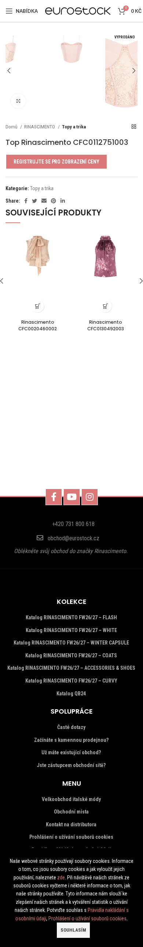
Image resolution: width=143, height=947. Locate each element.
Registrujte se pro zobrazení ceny (56, 162)
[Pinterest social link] (53, 201)
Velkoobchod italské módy (71, 799)
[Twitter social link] (34, 201)
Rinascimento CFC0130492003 (105, 325)
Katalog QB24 (71, 693)
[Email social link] (44, 201)
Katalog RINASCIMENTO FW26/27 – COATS (71, 655)
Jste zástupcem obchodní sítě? (71, 765)
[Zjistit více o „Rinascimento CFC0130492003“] (105, 306)
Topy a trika (74, 126)
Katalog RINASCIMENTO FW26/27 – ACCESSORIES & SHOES (71, 668)
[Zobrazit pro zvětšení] (18, 101)
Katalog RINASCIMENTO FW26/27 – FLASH (71, 617)
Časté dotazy (71, 727)
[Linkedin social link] (62, 201)
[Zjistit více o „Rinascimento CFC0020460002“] (37, 306)
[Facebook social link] (26, 201)
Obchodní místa (71, 812)
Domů (12, 126)
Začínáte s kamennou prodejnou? (71, 740)
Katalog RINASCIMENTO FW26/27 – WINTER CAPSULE (71, 643)
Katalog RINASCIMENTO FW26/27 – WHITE (71, 630)
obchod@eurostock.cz (73, 538)
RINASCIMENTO (40, 126)
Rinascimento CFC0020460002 (37, 325)
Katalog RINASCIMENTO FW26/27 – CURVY (71, 681)
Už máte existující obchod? (71, 752)
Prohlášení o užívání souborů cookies (71, 837)
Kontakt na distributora (71, 824)
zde (61, 877)
